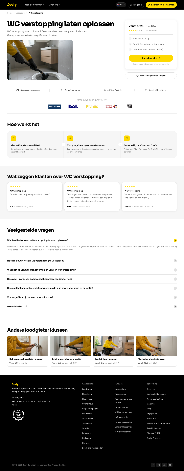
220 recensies (150, 30)
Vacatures (151, 418)
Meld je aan (17, 401)
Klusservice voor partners (158, 423)
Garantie (151, 404)
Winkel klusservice (123, 432)
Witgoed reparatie (90, 408)
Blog (149, 408)
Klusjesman (87, 399)
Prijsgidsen (152, 413)
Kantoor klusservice (123, 427)
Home (9, 13)
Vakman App (120, 394)
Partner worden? (122, 407)
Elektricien (87, 394)
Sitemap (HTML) (154, 433)
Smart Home (87, 418)
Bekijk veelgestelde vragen (152, 75)
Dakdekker (87, 413)
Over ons (151, 389)
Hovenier (86, 443)
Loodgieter (20, 13)
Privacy (55, 465)
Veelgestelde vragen (156, 394)
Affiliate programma (123, 412)
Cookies (62, 465)
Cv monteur (87, 404)
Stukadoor (86, 438)
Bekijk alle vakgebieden (92, 448)
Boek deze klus (149, 58)
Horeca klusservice (123, 422)
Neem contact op (155, 399)
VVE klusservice (122, 417)
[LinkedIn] (164, 465)
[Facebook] (153, 465)
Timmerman (87, 423)
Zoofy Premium (154, 438)
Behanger (86, 433)
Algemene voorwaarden (41, 465)
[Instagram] (158, 465)
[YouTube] (170, 465)
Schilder (86, 428)
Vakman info (120, 389)
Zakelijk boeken (154, 428)
